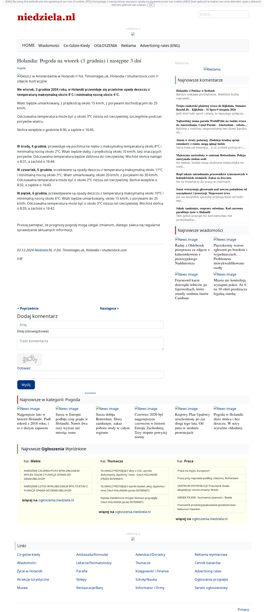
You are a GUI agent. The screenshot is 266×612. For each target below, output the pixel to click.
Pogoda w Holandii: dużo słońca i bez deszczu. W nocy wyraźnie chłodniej (229, 421)
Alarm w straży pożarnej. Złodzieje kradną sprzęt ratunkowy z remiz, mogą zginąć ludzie (207, 142)
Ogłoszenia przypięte (211, 579)
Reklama (128, 45)
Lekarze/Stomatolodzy (94, 563)
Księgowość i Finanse (152, 571)
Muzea (22, 587)
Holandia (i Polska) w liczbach (195, 90)
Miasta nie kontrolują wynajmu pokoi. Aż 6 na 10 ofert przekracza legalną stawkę (230, 286)
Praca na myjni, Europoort (193, 471)
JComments (90, 393)
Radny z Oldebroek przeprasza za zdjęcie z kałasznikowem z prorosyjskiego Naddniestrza (192, 254)
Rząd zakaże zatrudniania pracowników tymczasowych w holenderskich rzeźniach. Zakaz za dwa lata (212, 176)
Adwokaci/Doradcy (150, 554)
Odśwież (24, 368)
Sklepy (81, 579)
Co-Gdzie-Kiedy (77, 45)
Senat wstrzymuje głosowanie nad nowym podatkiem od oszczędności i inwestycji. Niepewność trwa (211, 191)
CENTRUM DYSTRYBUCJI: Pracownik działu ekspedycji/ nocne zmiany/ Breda (203, 488)
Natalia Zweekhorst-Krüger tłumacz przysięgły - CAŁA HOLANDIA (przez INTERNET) (130, 500)
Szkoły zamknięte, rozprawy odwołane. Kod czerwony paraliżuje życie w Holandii (209, 210)
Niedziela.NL (43, 250)
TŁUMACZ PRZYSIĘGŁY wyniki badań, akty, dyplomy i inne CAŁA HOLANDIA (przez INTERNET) (133, 488)
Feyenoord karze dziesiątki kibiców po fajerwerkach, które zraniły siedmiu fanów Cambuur (192, 288)
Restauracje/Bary (89, 587)
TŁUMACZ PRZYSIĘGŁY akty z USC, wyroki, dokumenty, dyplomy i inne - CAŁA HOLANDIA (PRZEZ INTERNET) (129, 475)
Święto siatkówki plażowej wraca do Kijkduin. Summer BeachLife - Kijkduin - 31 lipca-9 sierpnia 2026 (211, 108)
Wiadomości (48, 45)
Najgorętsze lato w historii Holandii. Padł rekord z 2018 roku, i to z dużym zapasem (33, 421)
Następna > (109, 308)
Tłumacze (142, 563)
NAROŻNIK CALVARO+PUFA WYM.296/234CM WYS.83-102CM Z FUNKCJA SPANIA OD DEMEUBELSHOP (52, 475)
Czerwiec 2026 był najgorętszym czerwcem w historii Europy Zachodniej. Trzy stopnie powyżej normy (151, 425)
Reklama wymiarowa (211, 554)
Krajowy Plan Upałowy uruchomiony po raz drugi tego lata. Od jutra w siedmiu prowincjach (192, 423)
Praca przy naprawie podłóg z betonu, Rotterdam (207, 478)
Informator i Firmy (149, 587)
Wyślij (26, 384)
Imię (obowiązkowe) (33, 331)
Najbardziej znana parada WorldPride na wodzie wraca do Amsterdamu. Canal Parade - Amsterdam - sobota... (211, 123)
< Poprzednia (28, 308)
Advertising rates (208, 571)
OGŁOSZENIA (105, 45)
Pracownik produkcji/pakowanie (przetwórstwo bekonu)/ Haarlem (206, 507)
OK (151, 4)
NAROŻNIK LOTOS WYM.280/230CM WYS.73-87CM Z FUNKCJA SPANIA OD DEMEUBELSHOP (56, 488)
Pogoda (21, 68)
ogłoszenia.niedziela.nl (56, 500)
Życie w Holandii (29, 571)
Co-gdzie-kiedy (28, 554)
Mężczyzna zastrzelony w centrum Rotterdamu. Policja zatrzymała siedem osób (211, 157)
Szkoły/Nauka (146, 579)
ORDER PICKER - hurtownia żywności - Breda (204, 497)
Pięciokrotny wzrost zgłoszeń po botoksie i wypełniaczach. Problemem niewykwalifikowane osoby (230, 256)
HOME (28, 45)
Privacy (243, 609)
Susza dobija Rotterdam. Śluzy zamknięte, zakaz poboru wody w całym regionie (113, 423)
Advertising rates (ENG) (160, 45)
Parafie (81, 571)
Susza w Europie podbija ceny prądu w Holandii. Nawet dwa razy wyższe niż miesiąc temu (72, 423)
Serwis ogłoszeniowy (211, 587)
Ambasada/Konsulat (92, 554)
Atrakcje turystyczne (33, 579)
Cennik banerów (207, 563)
